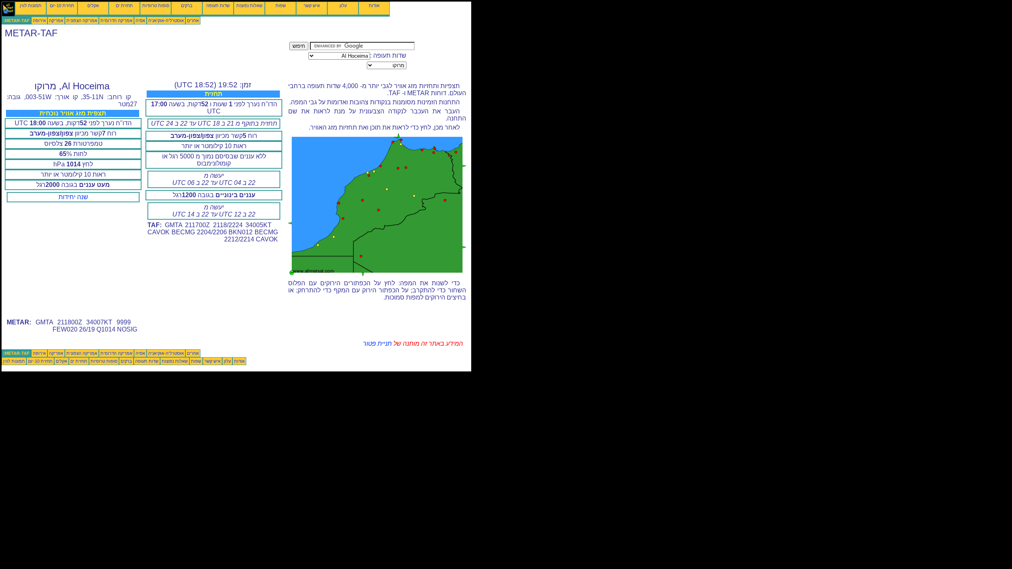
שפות (281, 5)
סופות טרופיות (155, 5)
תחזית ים (124, 5)
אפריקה (56, 20)
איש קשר (312, 5)
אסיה (140, 20)
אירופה (39, 20)
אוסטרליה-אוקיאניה (166, 20)
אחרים (193, 20)
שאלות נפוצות (249, 5)
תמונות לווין (31, 5)
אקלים (93, 5)
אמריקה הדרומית (116, 20)
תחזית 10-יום (62, 5)
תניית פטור (377, 343)
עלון (343, 5)
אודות (374, 5)
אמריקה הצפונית (81, 20)
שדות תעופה (218, 5)
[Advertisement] (145, 59)
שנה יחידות (73, 197)
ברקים (187, 5)
